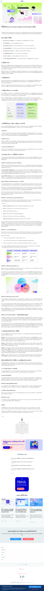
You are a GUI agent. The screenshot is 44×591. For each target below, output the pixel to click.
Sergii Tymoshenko (22, 422)
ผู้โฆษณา (2, 547)
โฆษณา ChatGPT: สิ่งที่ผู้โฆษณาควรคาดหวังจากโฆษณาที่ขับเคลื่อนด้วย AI (22, 458)
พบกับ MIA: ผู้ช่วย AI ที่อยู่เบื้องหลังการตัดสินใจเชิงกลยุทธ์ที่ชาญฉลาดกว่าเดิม (22, 468)
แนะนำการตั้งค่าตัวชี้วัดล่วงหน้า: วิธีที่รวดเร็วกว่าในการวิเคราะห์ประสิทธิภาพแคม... (21, 511)
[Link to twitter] (20, 564)
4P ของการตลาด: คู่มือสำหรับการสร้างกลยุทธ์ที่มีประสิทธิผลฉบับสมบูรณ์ (36, 511)
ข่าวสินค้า (2, 25)
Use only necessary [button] (34, 589)
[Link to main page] (22, 1)
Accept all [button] (35, 586)
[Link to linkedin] (22, 564)
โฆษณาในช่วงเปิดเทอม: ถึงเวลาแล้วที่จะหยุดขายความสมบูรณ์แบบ (21, 465)
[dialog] (22, 588)
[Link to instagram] (24, 564)
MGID (2, 521)
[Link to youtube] (26, 564)
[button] (22, 552)
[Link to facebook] (18, 564)
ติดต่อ (2, 559)
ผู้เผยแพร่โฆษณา (3, 549)
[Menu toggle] (1, 1)
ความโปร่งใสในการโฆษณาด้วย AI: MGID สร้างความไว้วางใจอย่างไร (21, 461)
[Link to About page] (22, 576)
